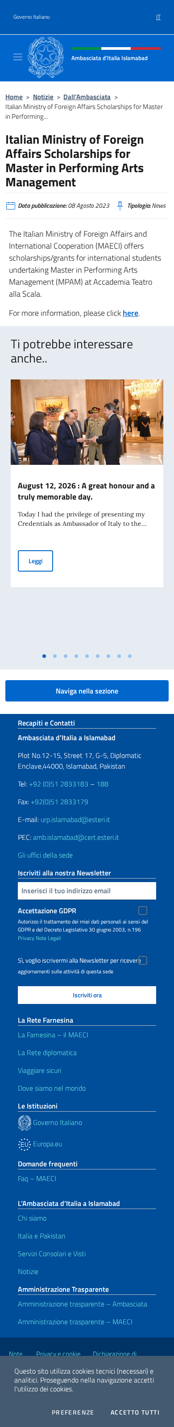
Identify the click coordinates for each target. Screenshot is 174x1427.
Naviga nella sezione (87, 690)
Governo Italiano (31, 17)
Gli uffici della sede (45, 855)
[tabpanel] (87, 513)
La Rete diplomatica (47, 1052)
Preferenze (73, 1412)
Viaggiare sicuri (39, 1070)
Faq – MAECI (37, 1178)
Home (14, 97)
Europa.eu (46, 1143)
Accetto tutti (135, 1412)
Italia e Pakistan (42, 1235)
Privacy (26, 938)
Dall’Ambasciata (87, 97)
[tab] (44, 656)
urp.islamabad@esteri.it (75, 819)
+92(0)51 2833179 (59, 801)
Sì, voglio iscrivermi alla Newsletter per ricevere (79, 960)
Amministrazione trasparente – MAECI (75, 1321)
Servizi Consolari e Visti (52, 1253)
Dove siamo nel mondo (52, 1088)
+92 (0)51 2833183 (58, 783)
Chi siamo (32, 1218)
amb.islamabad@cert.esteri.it (76, 837)
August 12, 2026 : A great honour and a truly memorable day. (86, 491)
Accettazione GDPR (47, 910)
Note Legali (48, 938)
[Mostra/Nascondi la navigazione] (17, 57)
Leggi (41, 560)
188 (102, 783)
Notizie (43, 97)
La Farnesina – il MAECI (53, 1034)
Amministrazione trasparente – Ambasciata (82, 1303)
